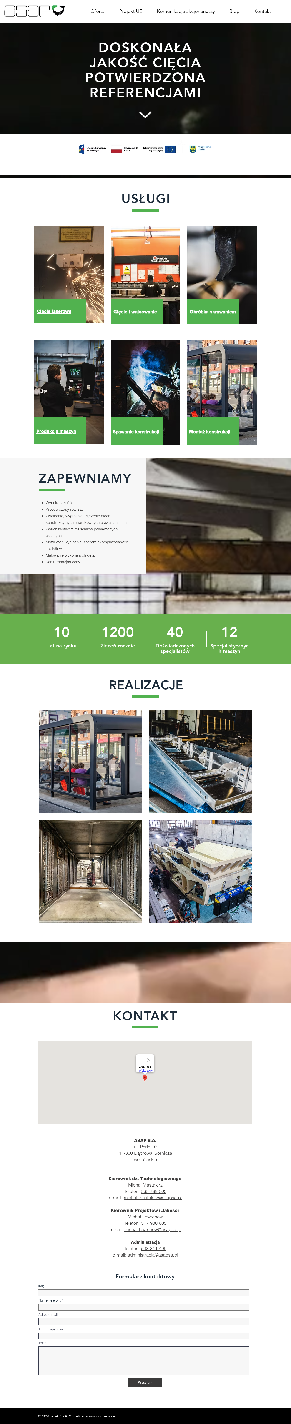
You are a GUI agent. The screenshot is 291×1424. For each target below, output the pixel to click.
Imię (41, 1286)
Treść (42, 1342)
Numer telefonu (49, 1300)
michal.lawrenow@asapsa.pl (152, 1229)
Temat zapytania (50, 1329)
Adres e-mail (48, 1314)
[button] (186, 11)
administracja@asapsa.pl (153, 1255)
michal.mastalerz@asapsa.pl (153, 1197)
